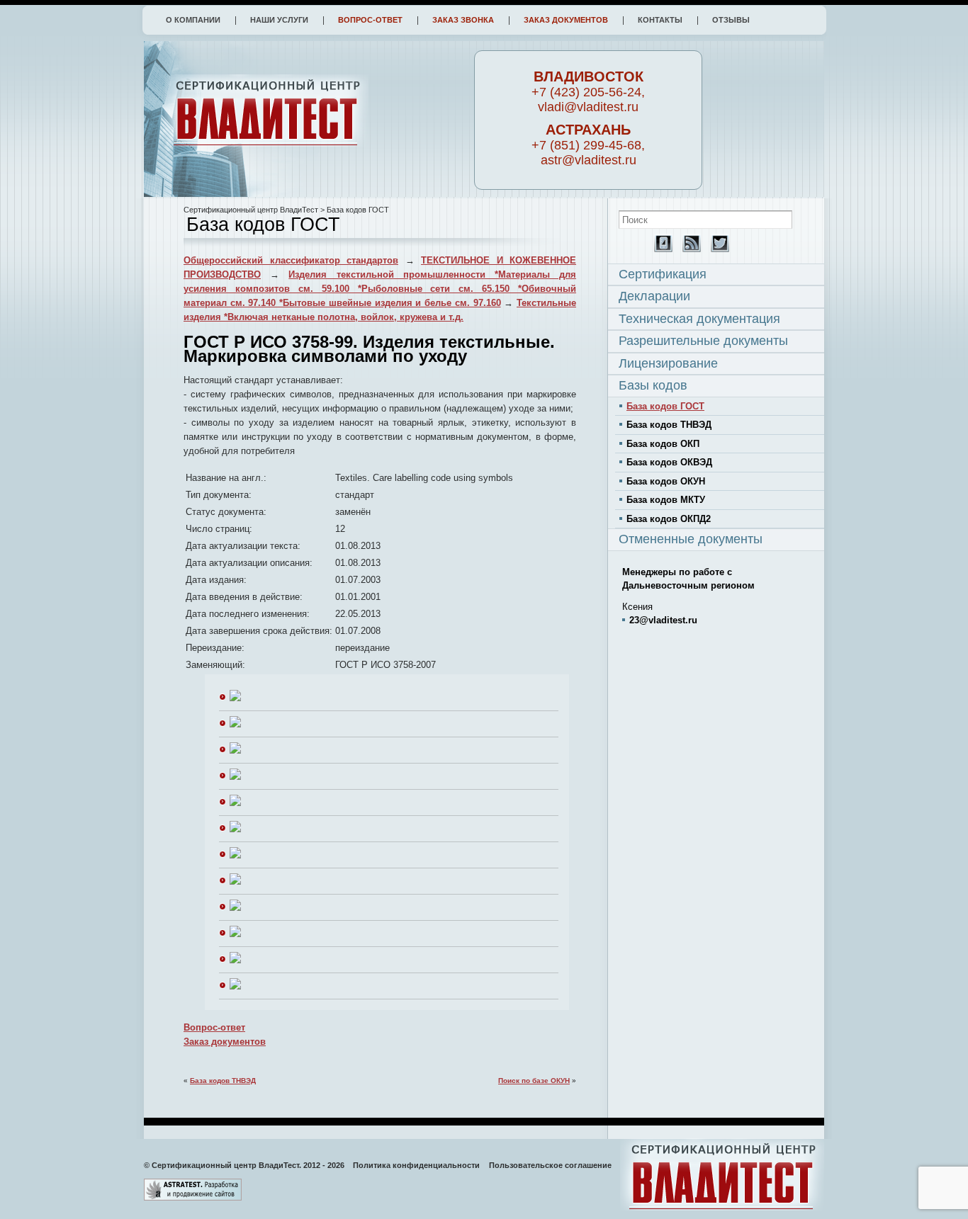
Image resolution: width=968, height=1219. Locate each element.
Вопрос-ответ (370, 20)
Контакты (660, 20)
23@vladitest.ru (663, 620)
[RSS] (688, 249)
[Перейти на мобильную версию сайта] (659, 249)
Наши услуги (279, 20)
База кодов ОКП (662, 443)
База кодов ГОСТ (665, 406)
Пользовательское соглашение (550, 1165)
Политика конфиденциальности (416, 1165)
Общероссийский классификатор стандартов (291, 260)
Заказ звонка (463, 20)
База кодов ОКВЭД (669, 462)
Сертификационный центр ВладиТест (251, 209)
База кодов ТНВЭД (223, 1080)
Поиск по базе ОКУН (534, 1080)
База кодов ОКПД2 (668, 519)
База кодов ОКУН (665, 481)
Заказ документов (566, 20)
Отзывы (731, 20)
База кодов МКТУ (665, 499)
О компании (193, 20)
